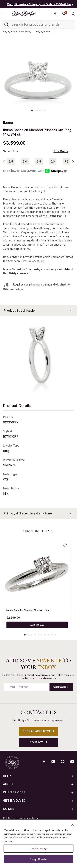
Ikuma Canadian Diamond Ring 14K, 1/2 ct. (28, 610)
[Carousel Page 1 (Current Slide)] (32, 110)
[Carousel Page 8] (48, 635)
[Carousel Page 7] (45, 635)
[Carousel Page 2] (34, 110)
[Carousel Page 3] (37, 110)
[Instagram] (53, 761)
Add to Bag (37, 625)
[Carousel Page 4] (40, 110)
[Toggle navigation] (4, 14)
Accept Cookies (38, 859)
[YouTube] (72, 761)
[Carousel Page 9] (52, 635)
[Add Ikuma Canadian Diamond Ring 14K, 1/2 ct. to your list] (65, 545)
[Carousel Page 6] (45, 110)
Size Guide (60, 151)
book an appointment (38, 731)
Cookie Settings (38, 848)
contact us (38, 742)
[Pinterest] (62, 761)
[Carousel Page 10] (55, 635)
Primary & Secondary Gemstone (28, 513)
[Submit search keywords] (6, 25)
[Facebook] (44, 761)
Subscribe (61, 687)
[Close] (72, 825)
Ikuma (8, 122)
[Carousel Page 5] (42, 110)
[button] (73, 14)
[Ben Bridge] (24, 13)
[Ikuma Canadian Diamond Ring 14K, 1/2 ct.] (37, 575)
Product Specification (20, 310)
